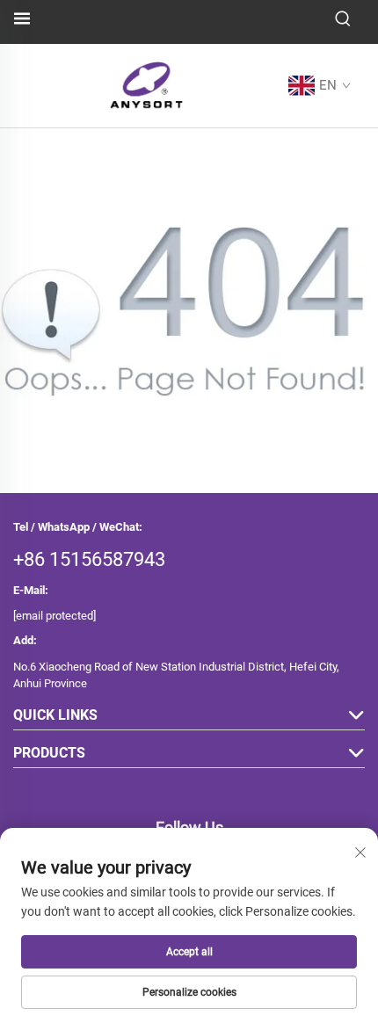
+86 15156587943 (89, 559)
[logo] (147, 84)
